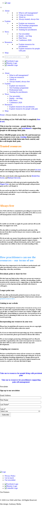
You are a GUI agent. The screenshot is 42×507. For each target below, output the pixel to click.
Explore (7, 21)
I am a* (2, 409)
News (7, 32)
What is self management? (28, 13)
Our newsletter (24, 34)
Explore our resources (27, 23)
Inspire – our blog (25, 36)
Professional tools (25, 28)
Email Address (5, 395)
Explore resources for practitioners (26, 45)
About (7, 11)
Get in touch (9, 478)
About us (22, 17)
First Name (4, 400)
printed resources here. (7, 299)
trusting (23, 137)
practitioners (27, 128)
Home (2, 115)
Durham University (14, 178)
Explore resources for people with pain (23, 109)
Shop (7, 53)
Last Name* (4, 404)
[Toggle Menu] (1, 7)
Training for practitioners (28, 30)
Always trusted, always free (29, 19)
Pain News (23, 38)
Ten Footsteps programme (28, 25)
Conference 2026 (25, 40)
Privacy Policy (10, 476)
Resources (8, 42)
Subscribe (5, 415)
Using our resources (26, 15)
